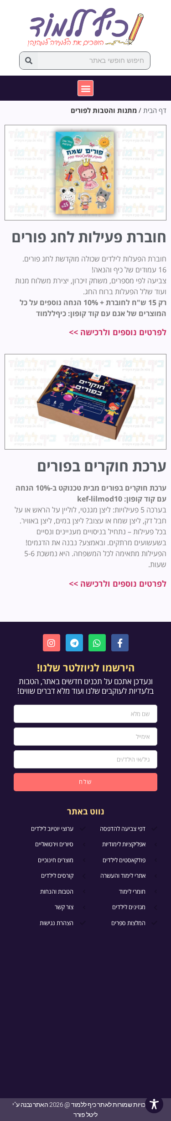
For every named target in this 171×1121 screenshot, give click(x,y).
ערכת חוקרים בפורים (101, 466)
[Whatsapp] (97, 642)
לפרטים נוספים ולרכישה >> (117, 332)
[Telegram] (74, 642)
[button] (85, 88)
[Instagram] (51, 642)
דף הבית (154, 110)
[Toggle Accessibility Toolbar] (154, 1104)
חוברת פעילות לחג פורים (88, 236)
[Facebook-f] (120, 642)
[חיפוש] (29, 60)
